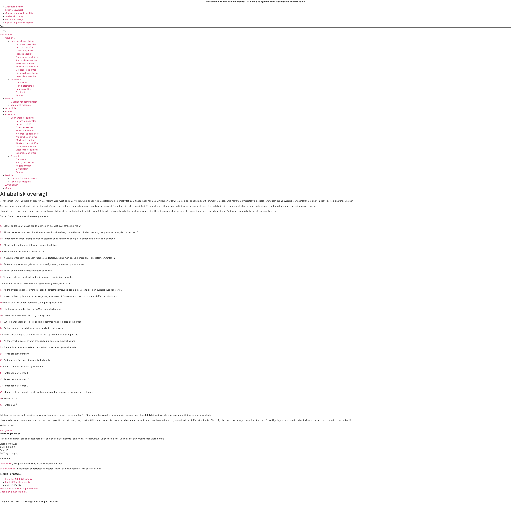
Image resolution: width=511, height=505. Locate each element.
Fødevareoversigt (14, 10)
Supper (19, 95)
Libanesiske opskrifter (27, 73)
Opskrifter (10, 37)
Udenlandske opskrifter (22, 41)
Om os (8, 111)
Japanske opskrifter (26, 76)
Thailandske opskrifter (27, 66)
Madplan (9, 98)
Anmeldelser (11, 108)
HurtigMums (6, 34)
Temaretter (16, 79)
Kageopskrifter (23, 89)
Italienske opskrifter (26, 44)
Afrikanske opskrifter (26, 60)
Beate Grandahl (7, 468)
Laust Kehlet (6, 463)
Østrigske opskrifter (26, 69)
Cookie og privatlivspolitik (13, 491)
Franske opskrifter (25, 53)
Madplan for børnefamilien (24, 101)
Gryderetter (22, 92)
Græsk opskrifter (24, 50)
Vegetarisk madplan (21, 105)
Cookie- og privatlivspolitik (19, 13)
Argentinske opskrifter (27, 57)
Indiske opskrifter (25, 47)
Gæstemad (21, 82)
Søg (2, 26)
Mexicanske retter (25, 63)
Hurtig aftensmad (25, 85)
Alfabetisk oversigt (14, 6)
